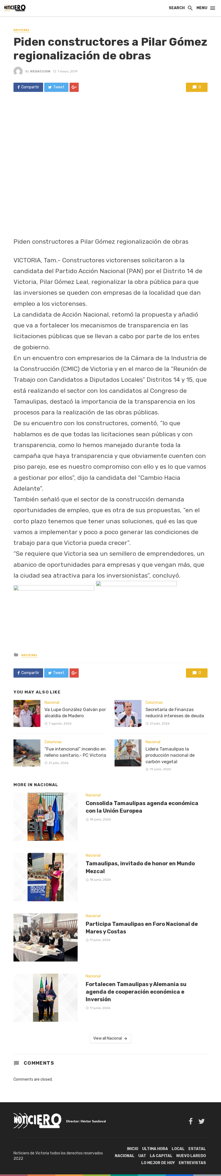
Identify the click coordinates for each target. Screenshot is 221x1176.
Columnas (53, 742)
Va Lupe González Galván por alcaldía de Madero (75, 713)
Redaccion (40, 71)
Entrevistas (192, 1163)
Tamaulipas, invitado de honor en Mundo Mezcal (140, 867)
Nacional (21, 30)
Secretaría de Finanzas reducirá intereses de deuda (175, 713)
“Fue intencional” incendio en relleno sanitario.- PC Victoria (75, 752)
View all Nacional (107, 1038)
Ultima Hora (155, 1149)
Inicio (132, 1149)
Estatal (197, 1149)
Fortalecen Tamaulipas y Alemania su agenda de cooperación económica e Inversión (136, 992)
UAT (142, 1156)
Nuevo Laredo (191, 1156)
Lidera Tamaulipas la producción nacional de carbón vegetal (170, 755)
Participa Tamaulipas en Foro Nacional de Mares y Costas (142, 928)
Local (178, 1149)
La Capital (161, 1156)
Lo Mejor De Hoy (158, 1163)
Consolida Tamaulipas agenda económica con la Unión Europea (142, 807)
